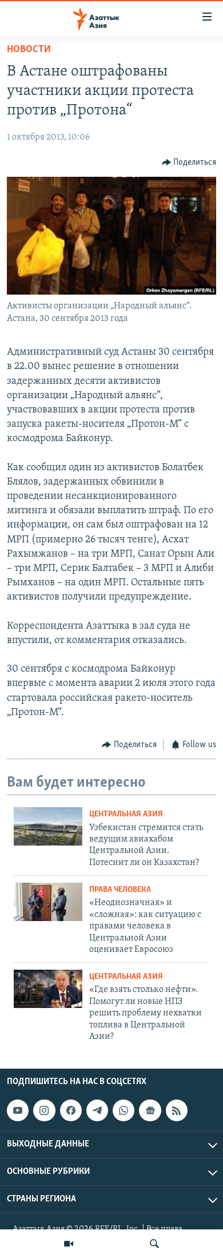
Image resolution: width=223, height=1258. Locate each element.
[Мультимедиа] (68, 1243)
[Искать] (154, 1243)
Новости (29, 50)
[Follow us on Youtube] (18, 1110)
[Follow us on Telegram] (97, 1110)
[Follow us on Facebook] (71, 1110)
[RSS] (177, 1110)
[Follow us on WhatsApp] (123, 1110)
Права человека (120, 890)
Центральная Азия (126, 814)
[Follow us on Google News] (150, 1110)
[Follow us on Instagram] (44, 1110)
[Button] (189, 162)
